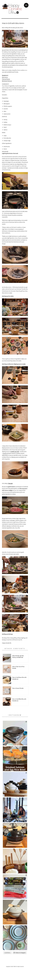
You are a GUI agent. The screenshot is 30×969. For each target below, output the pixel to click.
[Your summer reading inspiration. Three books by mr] (15, 886)
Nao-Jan (10, 483)
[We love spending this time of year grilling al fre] (15, 733)
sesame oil (5, 453)
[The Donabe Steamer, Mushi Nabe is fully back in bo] (15, 784)
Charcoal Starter (6, 79)
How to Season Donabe (18, 688)
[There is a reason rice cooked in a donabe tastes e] (15, 912)
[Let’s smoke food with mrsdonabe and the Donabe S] (15, 758)
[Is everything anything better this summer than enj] (15, 809)
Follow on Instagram (20, 952)
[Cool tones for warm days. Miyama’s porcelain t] (15, 937)
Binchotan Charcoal (7, 81)
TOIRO (14, 966)
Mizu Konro (5, 77)
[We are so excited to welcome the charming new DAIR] (15, 861)
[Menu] (26, 3)
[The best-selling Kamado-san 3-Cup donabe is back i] (15, 835)
